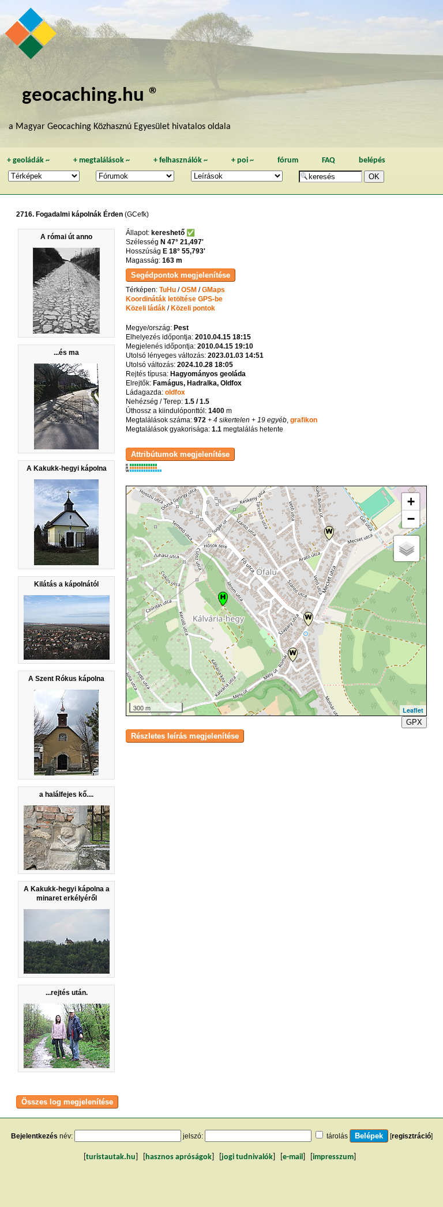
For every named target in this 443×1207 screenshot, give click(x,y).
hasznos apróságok (178, 1157)
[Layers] (406, 548)
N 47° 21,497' (182, 242)
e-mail (293, 1157)
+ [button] (411, 501)
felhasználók (180, 160)
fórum (287, 160)
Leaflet (413, 710)
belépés (372, 160)
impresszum (333, 1157)
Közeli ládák (146, 308)
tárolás (337, 1136)
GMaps (213, 290)
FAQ (328, 160)
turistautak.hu (111, 1157)
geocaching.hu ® (90, 96)
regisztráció (411, 1136)
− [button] (411, 519)
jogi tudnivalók (247, 1157)
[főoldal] (32, 36)
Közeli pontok (193, 308)
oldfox (175, 392)
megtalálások (101, 160)
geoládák (28, 160)
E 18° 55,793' (184, 251)
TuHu (167, 290)
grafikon (303, 420)
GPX (414, 722)
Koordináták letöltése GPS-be (174, 299)
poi (242, 160)
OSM (189, 290)
